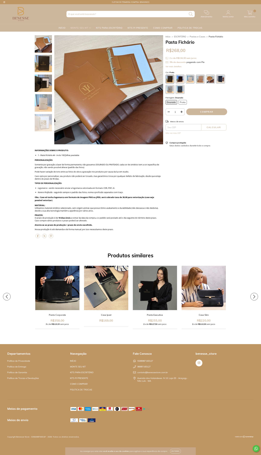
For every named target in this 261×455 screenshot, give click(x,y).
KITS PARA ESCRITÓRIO (109, 27)
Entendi (175, 451)
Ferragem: (174, 98)
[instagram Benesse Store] (4, 2)
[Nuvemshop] (244, 437)
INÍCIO (62, 27)
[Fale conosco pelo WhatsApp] (256, 448)
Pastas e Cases (197, 36)
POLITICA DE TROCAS (190, 27)
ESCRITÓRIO (180, 36)
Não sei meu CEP (173, 133)
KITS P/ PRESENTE (138, 27)
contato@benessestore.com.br (152, 372)
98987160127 (144, 366)
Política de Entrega (16, 366)
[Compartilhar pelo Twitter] (44, 237)
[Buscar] (190, 14)
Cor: (170, 72)
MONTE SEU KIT (80, 27)
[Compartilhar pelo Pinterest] (51, 237)
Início (168, 36)
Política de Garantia (17, 372)
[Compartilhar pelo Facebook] (38, 237)
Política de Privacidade (18, 361)
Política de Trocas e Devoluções (23, 378)
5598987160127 (145, 361)
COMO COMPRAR (162, 27)
